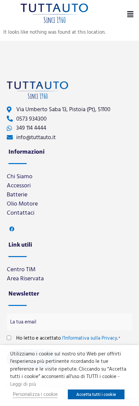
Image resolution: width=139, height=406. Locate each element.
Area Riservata (25, 278)
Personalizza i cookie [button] (35, 394)
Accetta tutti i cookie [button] (96, 394)
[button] (130, 14)
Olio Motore (22, 203)
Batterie (17, 194)
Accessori (19, 185)
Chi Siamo (19, 176)
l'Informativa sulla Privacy (89, 338)
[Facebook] (12, 229)
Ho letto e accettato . (68, 337)
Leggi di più (23, 383)
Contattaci (20, 212)
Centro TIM (21, 269)
